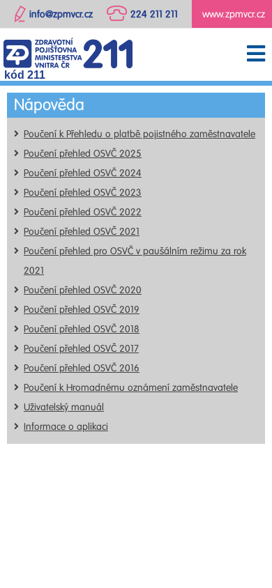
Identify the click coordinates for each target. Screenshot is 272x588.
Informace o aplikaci (66, 427)
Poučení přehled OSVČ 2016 (81, 368)
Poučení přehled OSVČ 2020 (83, 290)
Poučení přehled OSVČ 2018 (81, 329)
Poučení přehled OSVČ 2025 (83, 154)
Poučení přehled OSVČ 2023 (83, 193)
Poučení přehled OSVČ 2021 (81, 232)
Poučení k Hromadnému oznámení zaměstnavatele (131, 388)
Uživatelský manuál (64, 407)
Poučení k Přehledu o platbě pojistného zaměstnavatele (139, 134)
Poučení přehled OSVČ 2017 (81, 349)
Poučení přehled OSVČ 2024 (83, 173)
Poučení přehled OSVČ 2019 (81, 310)
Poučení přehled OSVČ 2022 (83, 212)
